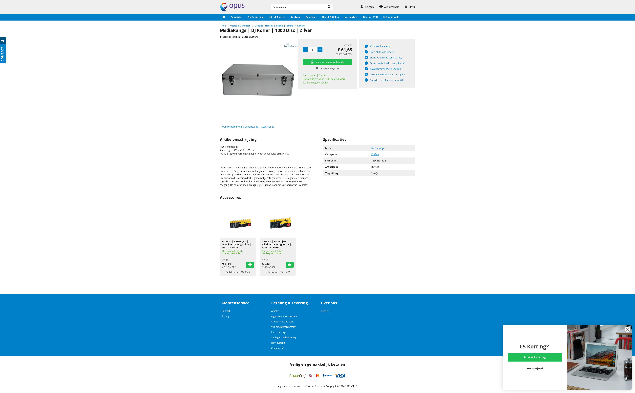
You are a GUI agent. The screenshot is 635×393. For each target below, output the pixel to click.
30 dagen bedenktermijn (284, 337)
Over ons (326, 311)
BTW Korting (278, 342)
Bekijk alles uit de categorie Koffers (240, 36)
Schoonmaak (391, 17)
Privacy (225, 316)
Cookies (319, 386)
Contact (226, 311)
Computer (236, 17)
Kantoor (295, 17)
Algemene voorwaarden (284, 316)
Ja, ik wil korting (535, 357)
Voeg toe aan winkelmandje (330, 62)
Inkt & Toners (277, 17)
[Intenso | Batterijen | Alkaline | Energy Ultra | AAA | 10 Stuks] (278, 220)
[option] (258, 80)
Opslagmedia (256, 17)
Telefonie (311, 17)
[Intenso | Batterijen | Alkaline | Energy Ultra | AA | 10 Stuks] (238, 220)
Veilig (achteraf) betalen (283, 326)
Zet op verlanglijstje (329, 68)
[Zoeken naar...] (329, 7)
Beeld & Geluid (330, 17)
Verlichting (351, 17)
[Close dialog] (627, 329)
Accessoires (267, 126)
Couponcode (278, 348)
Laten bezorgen (279, 332)
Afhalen (275, 311)
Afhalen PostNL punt (282, 321)
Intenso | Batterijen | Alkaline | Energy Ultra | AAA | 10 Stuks (276, 244)
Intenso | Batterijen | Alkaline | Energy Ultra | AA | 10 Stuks (236, 244)
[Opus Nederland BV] (232, 10)
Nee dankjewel (535, 368)
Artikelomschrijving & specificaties (240, 126)
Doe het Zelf (370, 17)
